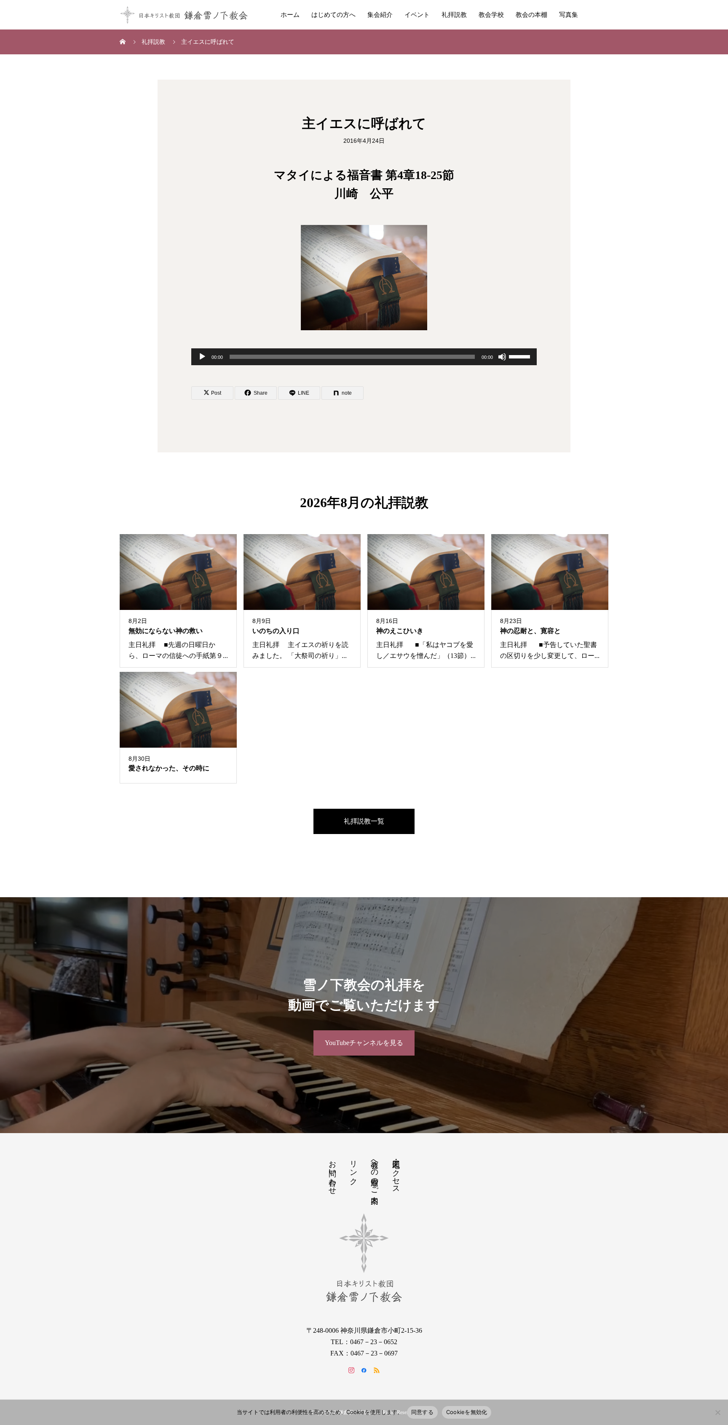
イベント (417, 14)
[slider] (521, 356)
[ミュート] (502, 357)
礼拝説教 (454, 14)
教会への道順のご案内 (374, 1173)
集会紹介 (380, 14)
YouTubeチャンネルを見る (364, 1042)
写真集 (568, 14)
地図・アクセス (396, 1172)
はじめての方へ (333, 14)
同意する (422, 1412)
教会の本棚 (531, 14)
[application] (364, 356)
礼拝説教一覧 (364, 821)
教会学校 (491, 14)
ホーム (290, 14)
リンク (353, 1168)
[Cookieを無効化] (717, 1412)
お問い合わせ (332, 1173)
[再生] (202, 357)
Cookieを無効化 (466, 1412)
